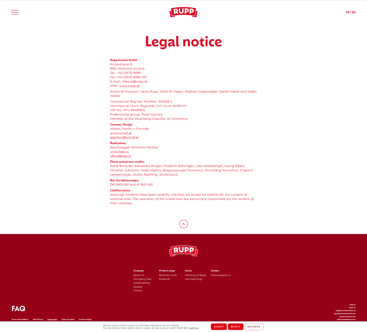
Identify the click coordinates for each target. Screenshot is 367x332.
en (354, 12)
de (348, 12)
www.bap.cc (119, 152)
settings (194, 328)
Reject (236, 326)
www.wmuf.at (121, 133)
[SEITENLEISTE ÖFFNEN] (14, 12)
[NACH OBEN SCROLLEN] (183, 224)
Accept (219, 326)
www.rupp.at (129, 86)
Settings (254, 326)
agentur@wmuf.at (124, 137)
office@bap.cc (120, 156)
